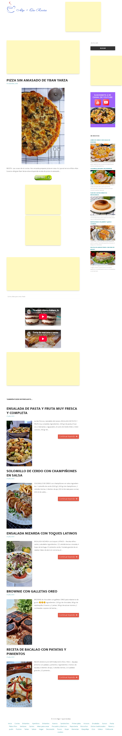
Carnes (31, 726)
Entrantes (25, 723)
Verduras (23, 726)
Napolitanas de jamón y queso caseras (100, 223)
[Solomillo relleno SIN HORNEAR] (102, 177)
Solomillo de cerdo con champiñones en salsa (42, 473)
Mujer (67, 729)
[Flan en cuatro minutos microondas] (102, 205)
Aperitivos (36, 723)
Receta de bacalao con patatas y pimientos (36, 651)
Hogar (41, 729)
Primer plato (76, 723)
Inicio (10, 723)
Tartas (26, 729)
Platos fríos (13, 726)
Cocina (9, 296)
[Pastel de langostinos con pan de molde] (102, 258)
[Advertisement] (83, 17)
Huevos (55, 723)
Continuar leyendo (67, 436)
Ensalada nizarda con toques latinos (42, 533)
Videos (100, 729)
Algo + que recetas (64, 718)
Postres (19, 729)
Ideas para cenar (17, 296)
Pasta (23, 296)
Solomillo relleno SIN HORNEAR (101, 168)
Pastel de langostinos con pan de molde (102, 248)
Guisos (104, 723)
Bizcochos (84, 726)
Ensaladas (95, 723)
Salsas (34, 729)
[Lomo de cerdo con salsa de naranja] (102, 152)
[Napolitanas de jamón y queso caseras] (102, 233)
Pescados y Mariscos (59, 726)
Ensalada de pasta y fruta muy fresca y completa (42, 411)
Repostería (74, 726)
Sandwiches (64, 723)
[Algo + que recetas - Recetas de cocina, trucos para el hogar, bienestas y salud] (27, 7)
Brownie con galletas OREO (32, 591)
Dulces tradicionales (98, 726)
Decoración (50, 729)
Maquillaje (85, 729)
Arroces (86, 723)
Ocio (93, 729)
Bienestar (75, 729)
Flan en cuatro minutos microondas (98, 194)
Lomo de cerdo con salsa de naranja (100, 141)
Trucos (59, 729)
